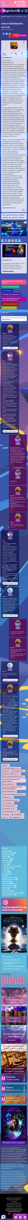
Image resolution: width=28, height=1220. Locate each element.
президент (13, 217)
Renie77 (4, 596)
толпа (21, 217)
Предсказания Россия (9, 784)
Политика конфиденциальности (14, 1210)
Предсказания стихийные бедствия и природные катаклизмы (12, 787)
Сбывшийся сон (7, 797)
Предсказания (6, 881)
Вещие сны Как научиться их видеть (12, 968)
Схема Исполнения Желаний (10, 304)
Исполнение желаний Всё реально (11, 959)
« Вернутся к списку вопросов (7, 29)
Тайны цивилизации (8, 891)
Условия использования (14, 1211)
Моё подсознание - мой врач (12, 866)
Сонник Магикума (7, 290)
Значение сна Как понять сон (11, 768)
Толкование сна (17, 817)
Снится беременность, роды (10, 800)
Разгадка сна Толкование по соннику (13, 794)
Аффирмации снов (7, 854)
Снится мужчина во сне (9, 806)
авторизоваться (6, 319)
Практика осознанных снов (10, 879)
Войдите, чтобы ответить (10, 348)
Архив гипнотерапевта (8, 852)
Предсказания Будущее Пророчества (13, 776)
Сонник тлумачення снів (9, 887)
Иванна (4, 54)
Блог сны (8, 16)
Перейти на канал (8, 271)
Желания (5, 765)
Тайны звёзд (6, 889)
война (21, 215)
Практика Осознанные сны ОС (11, 773)
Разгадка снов (7, 860)
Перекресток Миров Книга (9, 877)
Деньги (6, 864)
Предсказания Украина (9, 791)
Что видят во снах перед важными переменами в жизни (11, 963)
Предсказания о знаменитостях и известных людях (11, 780)
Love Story (7, 862)
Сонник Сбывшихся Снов (9, 307)
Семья (6, 870)
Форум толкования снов (9, 894)
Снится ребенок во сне (9, 808)
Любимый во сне (19, 771)
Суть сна (5, 817)
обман (5, 217)
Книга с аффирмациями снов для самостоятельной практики (11, 299)
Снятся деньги (6, 814)
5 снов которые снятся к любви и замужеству (13, 966)
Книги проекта (6, 873)
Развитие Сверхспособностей (10, 286)
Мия (3, 361)
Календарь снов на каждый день (11, 294)
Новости (5, 875)
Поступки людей (9, 868)
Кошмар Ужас (6, 771)
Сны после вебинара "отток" (10, 811)
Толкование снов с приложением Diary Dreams (12, 282)
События (7, 871)
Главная (3, 16)
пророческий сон (12, 215)
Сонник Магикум (7, 883)
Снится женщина (7, 803)
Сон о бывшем (18, 814)
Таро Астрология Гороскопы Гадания (12, 892)
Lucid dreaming (6, 851)
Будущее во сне (8, 858)
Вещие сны (6, 856)
